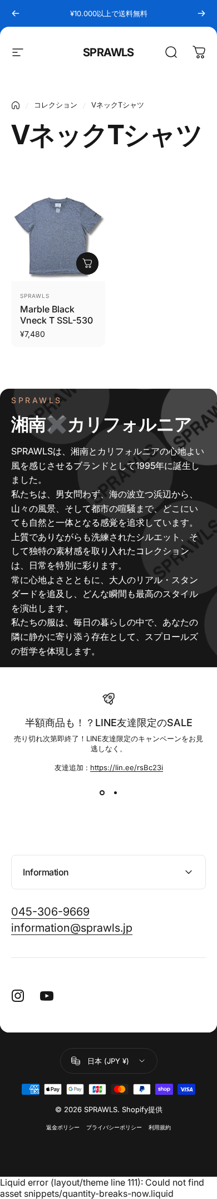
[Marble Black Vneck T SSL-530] (58, 234)
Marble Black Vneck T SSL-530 (56, 315)
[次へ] (201, 13)
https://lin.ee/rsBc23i (126, 767)
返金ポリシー (63, 1127)
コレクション (55, 104)
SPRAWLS (108, 52)
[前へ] (15, 13)
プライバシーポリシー (114, 1127)
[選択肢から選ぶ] (87, 263)
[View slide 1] (101, 793)
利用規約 (160, 1127)
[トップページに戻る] (15, 105)
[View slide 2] (115, 793)
